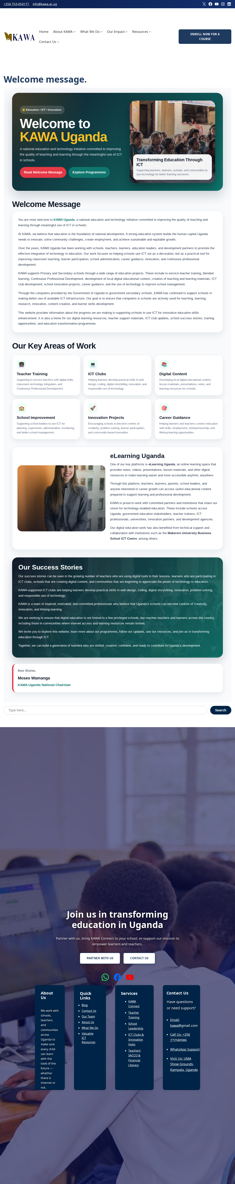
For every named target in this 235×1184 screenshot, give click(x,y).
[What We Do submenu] (101, 31)
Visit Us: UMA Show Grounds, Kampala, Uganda (184, 1064)
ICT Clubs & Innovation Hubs (136, 1039)
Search (220, 710)
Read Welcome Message (43, 172)
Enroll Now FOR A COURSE (205, 36)
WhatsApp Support (185, 1049)
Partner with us (100, 958)
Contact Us (139, 958)
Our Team (88, 1016)
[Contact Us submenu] (58, 42)
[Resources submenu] (150, 31)
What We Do (90, 1028)
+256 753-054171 (16, 4)
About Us (88, 1022)
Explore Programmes (89, 172)
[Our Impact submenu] (127, 31)
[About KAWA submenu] (75, 31)
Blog (85, 1005)
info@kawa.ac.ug (45, 4)
